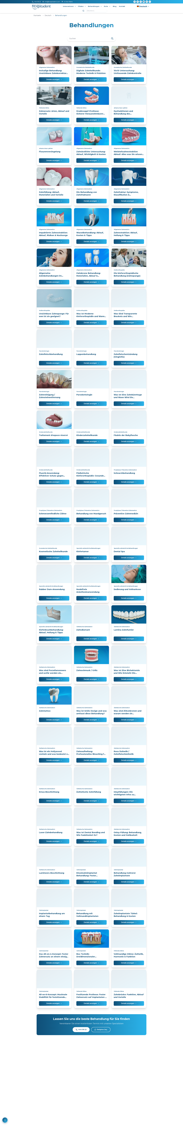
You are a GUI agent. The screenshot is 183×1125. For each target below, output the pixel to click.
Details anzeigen (53, 79)
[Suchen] (83, 10)
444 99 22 (82, 1029)
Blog (114, 6)
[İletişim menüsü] (5, 1120)
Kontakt (122, 6)
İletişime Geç (102, 1029)
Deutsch (48, 15)
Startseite (37, 15)
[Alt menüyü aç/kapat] (75, 6)
